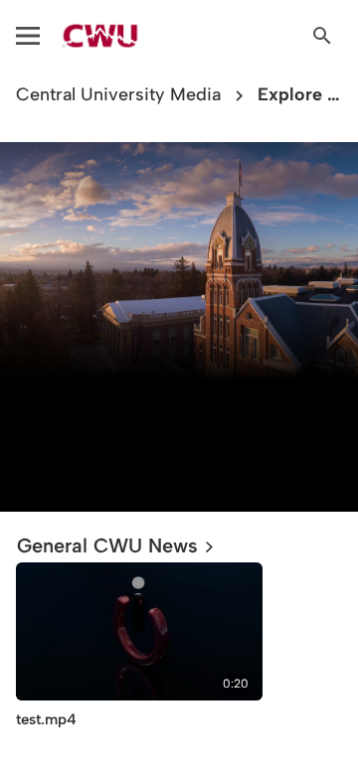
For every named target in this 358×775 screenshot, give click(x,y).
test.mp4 (46, 719)
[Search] (322, 36)
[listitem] (139, 661)
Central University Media (118, 94)
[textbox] (179, 432)
